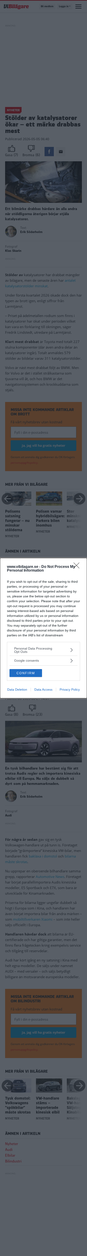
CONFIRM (25, 673)
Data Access (43, 689)
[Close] (78, 567)
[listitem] (43, 650)
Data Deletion (17, 689)
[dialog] (43, 628)
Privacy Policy (70, 689)
